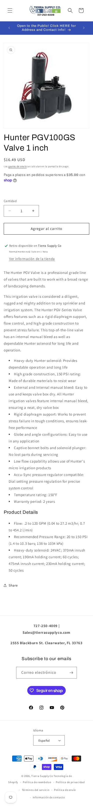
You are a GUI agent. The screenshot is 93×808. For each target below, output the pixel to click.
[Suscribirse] (71, 673)
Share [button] (13, 585)
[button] (9, 10)
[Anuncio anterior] (9, 27)
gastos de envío (17, 166)
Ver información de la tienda (32, 258)
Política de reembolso (37, 782)
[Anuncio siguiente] (83, 27)
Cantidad (10, 201)
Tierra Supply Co (42, 776)
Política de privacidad (70, 782)
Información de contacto (49, 797)
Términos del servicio (36, 790)
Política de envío (65, 790)
